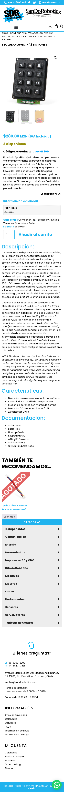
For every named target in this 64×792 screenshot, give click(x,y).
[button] (16, 27)
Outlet (9, 591)
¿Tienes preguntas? (32, 653)
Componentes (32, 529)
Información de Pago (17, 734)
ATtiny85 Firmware (18, 439)
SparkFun (20, 226)
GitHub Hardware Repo (21, 446)
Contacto (10, 722)
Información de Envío (17, 730)
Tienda (9, 768)
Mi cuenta (10, 760)
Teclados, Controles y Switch (19, 223)
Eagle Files (14, 428)
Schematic (14, 425)
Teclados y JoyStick (23, 36)
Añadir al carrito (35, 234)
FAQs (8, 726)
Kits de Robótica (32, 568)
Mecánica (32, 576)
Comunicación (32, 537)
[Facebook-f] (29, 2)
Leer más (9, 516)
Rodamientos (32, 599)
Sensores (32, 607)
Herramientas (32, 552)
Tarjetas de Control (32, 623)
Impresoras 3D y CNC (32, 560)
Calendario (11, 719)
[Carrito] (56, 26)
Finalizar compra (14, 756)
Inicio (5, 33)
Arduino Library (16, 442)
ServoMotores (32, 615)
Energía (32, 544)
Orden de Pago (13, 764)
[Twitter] (34, 2)
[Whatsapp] (40, 2)
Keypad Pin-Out (17, 435)
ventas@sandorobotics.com (21, 682)
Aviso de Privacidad (16, 715)
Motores (32, 583)
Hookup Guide (16, 432)
